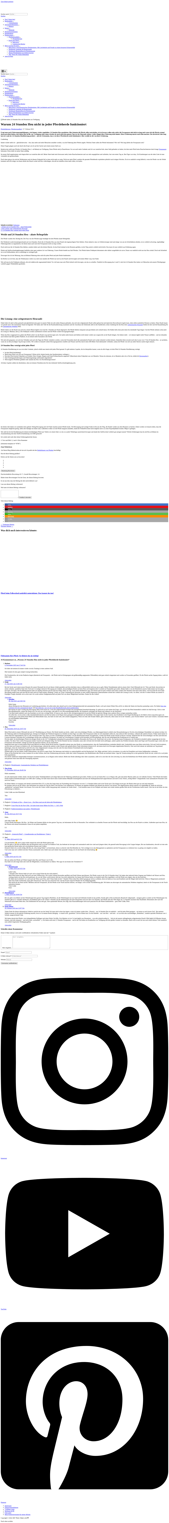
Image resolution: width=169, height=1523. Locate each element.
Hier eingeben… (7, 948)
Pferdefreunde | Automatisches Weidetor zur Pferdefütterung (29, 765)
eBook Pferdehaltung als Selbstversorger (21, 53)
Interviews (16, 42)
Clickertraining (13, 23)
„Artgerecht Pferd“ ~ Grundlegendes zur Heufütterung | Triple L (31, 834)
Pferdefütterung (17, 39)
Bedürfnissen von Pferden (45, 450)
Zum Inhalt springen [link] (7, 1)
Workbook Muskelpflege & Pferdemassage (22, 51)
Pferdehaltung (9, 33)
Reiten (7, 28)
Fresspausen (162, 149)
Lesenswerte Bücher (19, 44)
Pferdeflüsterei (9, 893)
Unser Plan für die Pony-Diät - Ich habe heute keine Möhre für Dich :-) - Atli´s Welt (37, 805)
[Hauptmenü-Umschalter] (4, 71)
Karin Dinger (9, 906)
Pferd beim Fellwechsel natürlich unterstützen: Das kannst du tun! (27, 593)
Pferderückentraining (11, 32)
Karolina (11, 699)
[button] (3, 16)
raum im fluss (9, 56)
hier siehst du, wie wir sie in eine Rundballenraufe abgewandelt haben (57, 708)
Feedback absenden (25, 497)
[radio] (86, 460)
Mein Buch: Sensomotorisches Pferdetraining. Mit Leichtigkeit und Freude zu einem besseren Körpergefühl (42, 47)
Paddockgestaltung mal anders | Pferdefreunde (25, 809)
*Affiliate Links (9, 1509)
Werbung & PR (9, 1511)
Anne (6, 812)
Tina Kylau (8, 768)
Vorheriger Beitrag (7, 524)
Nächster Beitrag (7, 526)
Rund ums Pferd (14, 40)
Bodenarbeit (8, 21)
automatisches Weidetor (10, 326)
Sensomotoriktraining (11, 25)
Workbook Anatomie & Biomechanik (20, 49)
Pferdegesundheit (14, 37)
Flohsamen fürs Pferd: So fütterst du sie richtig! (20, 656)
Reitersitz (11, 30)
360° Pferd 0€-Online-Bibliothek (19, 54)
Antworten (8, 680)
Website (3, 959)
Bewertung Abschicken (8, 471)
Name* (3, 952)
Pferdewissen (9, 35)
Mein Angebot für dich (12, 46)
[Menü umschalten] (13, 21)
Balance (11, 26)
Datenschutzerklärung (11, 1507)
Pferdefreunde (13, 867)
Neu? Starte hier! (10, 19)
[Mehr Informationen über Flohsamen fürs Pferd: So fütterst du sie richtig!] (51, 652)
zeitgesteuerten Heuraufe (135, 325)
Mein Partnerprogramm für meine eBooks (17, 1514)
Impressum (8, 1506)
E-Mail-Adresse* (6, 956)
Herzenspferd (143, 356)
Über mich (8, 1513)
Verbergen (16, 225)
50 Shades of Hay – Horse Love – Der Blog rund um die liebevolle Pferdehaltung (36, 802)
